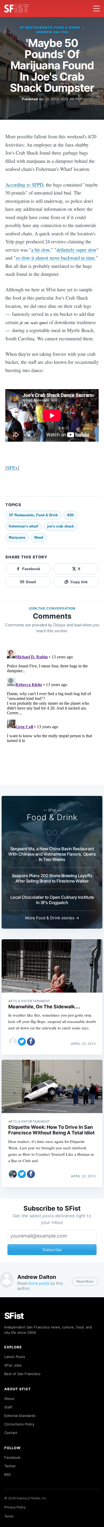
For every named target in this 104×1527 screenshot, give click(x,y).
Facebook (12, 1457)
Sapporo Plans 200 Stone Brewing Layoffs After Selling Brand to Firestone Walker (52, 878)
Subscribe (52, 1249)
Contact (10, 1433)
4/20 (70, 515)
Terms (8, 1516)
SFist (14, 1316)
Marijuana (17, 537)
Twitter (10, 1466)
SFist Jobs (13, 1365)
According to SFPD (24, 184)
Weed (38, 537)
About (9, 1398)
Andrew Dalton (52, 32)
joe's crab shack (60, 526)
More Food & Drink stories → (52, 917)
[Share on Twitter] (21, 1041)
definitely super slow (77, 249)
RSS (7, 1474)
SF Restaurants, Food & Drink (50, 28)
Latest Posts (14, 1357)
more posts (38, 1283)
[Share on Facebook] (30, 1041)
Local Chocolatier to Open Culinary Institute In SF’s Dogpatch (52, 900)
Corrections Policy (19, 1424)
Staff (8, 1407)
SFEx (12, 467)
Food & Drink (52, 817)
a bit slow (40, 249)
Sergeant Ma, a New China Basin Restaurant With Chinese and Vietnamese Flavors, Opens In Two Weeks (52, 854)
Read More (85, 1281)
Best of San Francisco (22, 1374)
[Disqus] (52, 714)
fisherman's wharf (23, 526)
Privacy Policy (15, 1507)
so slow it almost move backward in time (55, 257)
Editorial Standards (19, 1415)
